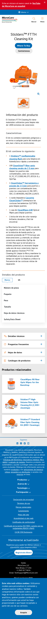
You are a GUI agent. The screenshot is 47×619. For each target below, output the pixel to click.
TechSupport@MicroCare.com (26, 573)
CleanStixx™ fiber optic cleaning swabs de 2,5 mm (22, 167)
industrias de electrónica (12, 459)
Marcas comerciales (23, 507)
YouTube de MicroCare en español (21, 4)
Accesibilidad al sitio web (23, 518)
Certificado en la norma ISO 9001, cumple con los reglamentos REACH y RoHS (23, 527)
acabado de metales (17, 462)
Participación (22, 492)
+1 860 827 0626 (23, 570)
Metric (8, 280)
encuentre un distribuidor (20, 472)
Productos (22, 479)
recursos (20, 474)
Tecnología (22, 488)
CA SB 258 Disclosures (23, 532)
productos (15, 469)
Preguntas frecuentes (18, 344)
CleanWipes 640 (25, 210)
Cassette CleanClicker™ (21, 199)
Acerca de (22, 483)
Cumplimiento (23, 511)
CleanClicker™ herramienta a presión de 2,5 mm (24, 184)
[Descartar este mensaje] (44, 2)
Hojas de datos (15, 352)
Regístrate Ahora (24, 552)
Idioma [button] (23, 12)
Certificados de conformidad (23, 522)
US (21, 280)
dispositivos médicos (31, 459)
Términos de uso (23, 503)
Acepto (23, 612)
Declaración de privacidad (23, 499)
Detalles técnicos (16, 336)
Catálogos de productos (19, 360)
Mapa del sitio (23, 514)
